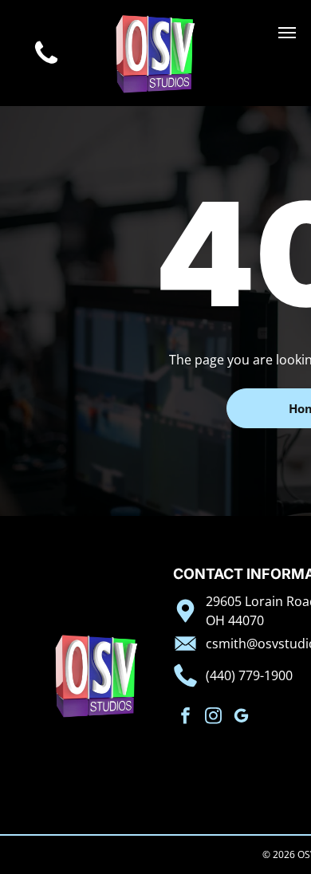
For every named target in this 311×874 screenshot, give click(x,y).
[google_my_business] (241, 717)
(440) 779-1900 (249, 675)
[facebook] (185, 717)
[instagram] (213, 717)
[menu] (287, 33)
